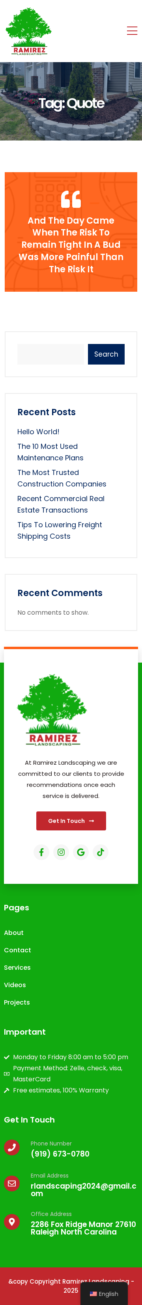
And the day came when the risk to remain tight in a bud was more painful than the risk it (71, 245)
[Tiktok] (100, 852)
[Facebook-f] (41, 852)
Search (106, 354)
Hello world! (38, 432)
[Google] (81, 852)
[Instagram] (61, 852)
